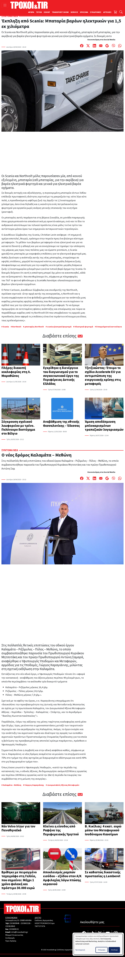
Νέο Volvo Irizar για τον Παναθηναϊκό (18, 828)
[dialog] (98, 944)
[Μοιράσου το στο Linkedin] (94, 45)
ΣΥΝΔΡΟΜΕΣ (95, 12)
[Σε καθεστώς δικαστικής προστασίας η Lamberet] (104, 859)
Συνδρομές (10, 938)
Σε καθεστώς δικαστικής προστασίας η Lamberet (102, 874)
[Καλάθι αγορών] (115, 12)
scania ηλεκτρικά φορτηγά (59, 326)
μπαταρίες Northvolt (34, 326)
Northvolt (16, 326)
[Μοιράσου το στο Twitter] (88, 45)
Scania (6, 326)
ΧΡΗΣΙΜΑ (84, 12)
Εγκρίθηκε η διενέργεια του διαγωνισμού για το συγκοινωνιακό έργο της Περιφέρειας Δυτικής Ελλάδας (61, 376)
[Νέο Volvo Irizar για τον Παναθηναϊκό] (20, 813)
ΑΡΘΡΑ (31, 12)
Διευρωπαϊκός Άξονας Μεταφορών (63, 785)
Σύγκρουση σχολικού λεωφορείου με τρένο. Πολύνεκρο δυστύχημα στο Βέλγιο (18, 427)
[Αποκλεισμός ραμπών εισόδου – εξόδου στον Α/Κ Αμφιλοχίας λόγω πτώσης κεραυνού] (62, 859)
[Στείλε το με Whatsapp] (120, 45)
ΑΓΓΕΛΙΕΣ (107, 12)
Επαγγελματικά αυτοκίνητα (109, 326)
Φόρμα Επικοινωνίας (14, 935)
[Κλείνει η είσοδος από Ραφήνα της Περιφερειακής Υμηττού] (62, 813)
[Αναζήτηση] (121, 12)
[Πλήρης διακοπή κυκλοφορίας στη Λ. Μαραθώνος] (20, 355)
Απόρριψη (101, 950)
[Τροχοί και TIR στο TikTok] (92, 933)
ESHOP (47, 12)
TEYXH (39, 12)
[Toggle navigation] (4, 5)
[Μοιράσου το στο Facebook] (81, 45)
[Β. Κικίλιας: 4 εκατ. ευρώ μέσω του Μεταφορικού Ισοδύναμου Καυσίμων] (104, 813)
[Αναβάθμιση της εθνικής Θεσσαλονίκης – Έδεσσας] (62, 409)
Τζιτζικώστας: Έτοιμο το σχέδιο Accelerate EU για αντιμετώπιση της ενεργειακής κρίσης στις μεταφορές (103, 376)
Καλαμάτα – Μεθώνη (12, 785)
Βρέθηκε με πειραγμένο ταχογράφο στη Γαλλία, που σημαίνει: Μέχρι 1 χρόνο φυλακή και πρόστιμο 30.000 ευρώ (19, 880)
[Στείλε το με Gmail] (107, 45)
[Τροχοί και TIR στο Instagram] (116, 933)
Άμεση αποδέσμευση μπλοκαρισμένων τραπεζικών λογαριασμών (104, 425)
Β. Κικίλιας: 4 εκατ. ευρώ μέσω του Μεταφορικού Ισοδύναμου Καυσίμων (103, 830)
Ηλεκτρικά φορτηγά (84, 326)
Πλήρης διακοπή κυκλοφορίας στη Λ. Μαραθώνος (16, 372)
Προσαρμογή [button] (80, 950)
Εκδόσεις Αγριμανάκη (44, 920)
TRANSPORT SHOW (60, 12)
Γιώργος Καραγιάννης (34, 785)
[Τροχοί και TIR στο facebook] (84, 933)
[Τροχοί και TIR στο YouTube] (108, 933)
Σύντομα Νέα (9, 16)
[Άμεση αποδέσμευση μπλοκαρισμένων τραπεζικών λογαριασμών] (104, 409)
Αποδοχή (114, 950)
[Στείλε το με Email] (101, 45)
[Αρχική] (30, 5)
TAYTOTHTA (40, 926)
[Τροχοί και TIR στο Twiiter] (100, 933)
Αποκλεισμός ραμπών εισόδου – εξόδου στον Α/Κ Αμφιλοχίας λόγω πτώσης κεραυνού (62, 878)
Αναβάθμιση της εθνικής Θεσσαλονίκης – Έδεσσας (61, 423)
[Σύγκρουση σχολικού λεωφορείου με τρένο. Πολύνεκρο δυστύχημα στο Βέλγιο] (20, 409)
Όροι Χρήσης (10, 941)
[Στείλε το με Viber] (113, 45)
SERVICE (74, 12)
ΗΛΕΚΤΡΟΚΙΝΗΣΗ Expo (45, 923)
